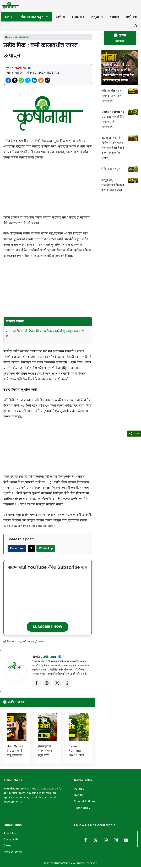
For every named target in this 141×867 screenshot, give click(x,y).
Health (78, 795)
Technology (82, 807)
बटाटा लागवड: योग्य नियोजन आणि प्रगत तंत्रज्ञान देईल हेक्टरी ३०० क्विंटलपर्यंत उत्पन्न (112, 147)
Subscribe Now (47, 627)
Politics (79, 788)
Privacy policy (13, 851)
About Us (9, 833)
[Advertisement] (47, 189)
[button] (136, 26)
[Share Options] (47, 80)
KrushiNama (18, 68)
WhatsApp (46, 548)
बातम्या (9, 17)
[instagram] (116, 840)
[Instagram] (47, 683)
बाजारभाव (78, 17)
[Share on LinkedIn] (34, 80)
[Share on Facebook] (8, 80)
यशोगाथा (132, 17)
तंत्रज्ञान (97, 17)
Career (8, 845)
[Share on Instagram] (41, 80)
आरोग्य (60, 17)
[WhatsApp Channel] (67, 683)
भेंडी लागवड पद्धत (111, 169)
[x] (57, 683)
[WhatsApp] (106, 840)
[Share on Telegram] (28, 80)
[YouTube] (126, 840)
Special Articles (85, 801)
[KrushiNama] (10, 6)
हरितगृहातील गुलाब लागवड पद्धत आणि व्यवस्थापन (111, 95)
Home (8, 37)
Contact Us (10, 839)
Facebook (16, 548)
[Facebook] (36, 683)
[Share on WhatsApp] (21, 80)
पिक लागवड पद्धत (32, 17)
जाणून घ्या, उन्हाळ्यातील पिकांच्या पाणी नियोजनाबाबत (112, 185)
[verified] (29, 68)
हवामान (114, 17)
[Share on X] (15, 80)
